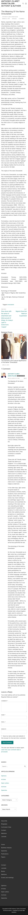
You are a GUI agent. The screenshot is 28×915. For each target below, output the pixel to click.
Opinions (3, 776)
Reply (25, 378)
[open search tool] (23, 3)
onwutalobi (10, 304)
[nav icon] (26, 3)
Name (3, 714)
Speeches (4, 790)
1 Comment (21, 18)
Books (3, 871)
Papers (3, 857)
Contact (3, 830)
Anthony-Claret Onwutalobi (10, 16)
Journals (3, 836)
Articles (14, 18)
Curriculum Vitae (6, 827)
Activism (3, 786)
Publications (4, 854)
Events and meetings (7, 877)
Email (3, 722)
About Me (4, 821)
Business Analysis (6, 847)
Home (3, 844)
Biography (4, 824)
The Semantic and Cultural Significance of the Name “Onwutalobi (13, 361)
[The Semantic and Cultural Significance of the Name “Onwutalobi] (14, 346)
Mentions (4, 833)
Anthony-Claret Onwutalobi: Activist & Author (11, 3)
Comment (4, 700)
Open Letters (5, 783)
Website (3, 729)
